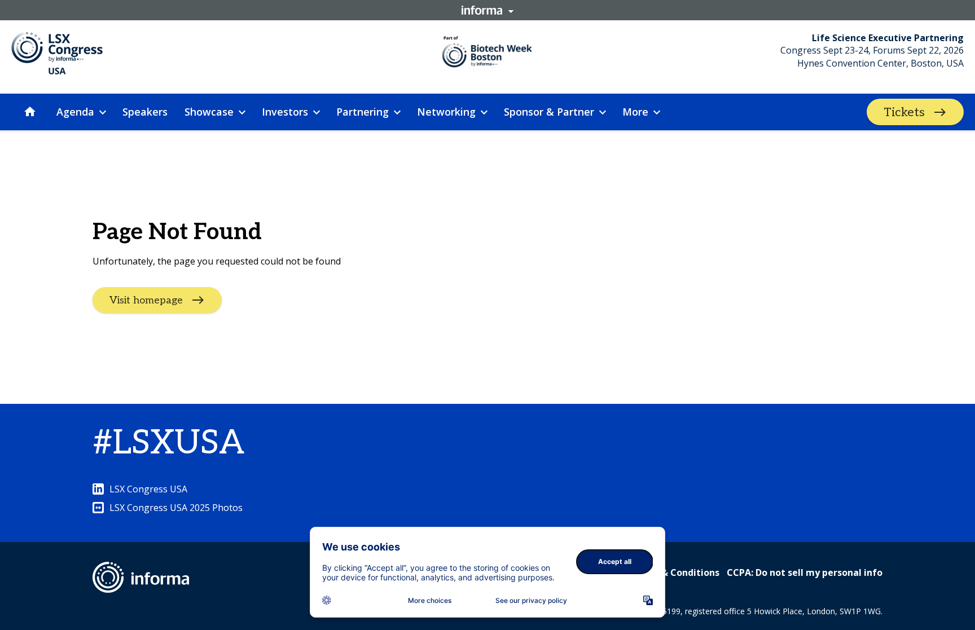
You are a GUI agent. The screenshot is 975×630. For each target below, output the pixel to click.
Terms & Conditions (674, 572)
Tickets (904, 112)
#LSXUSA (168, 443)
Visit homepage (146, 300)
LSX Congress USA (148, 489)
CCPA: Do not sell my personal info (804, 572)
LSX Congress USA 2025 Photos (176, 507)
